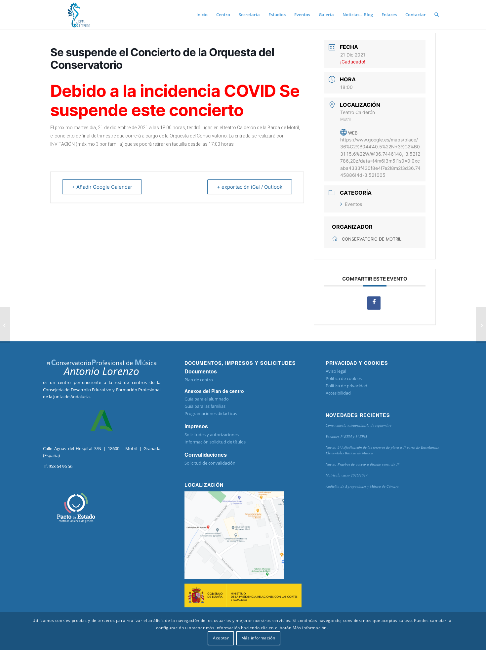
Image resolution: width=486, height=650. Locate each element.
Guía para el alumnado (206, 399)
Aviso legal (336, 371)
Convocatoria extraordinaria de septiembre (358, 425)
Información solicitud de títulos (215, 442)
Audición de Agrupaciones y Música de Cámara (362, 486)
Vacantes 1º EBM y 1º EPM (346, 436)
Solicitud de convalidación (209, 463)
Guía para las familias (204, 406)
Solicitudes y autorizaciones (211, 435)
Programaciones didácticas (210, 413)
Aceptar (221, 638)
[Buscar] (436, 14)
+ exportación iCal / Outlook (249, 187)
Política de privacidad (346, 386)
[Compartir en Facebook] (374, 303)
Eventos (353, 204)
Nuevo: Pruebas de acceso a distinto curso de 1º (362, 464)
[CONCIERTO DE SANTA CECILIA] (5, 325)
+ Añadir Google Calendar (102, 187)
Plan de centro (198, 380)
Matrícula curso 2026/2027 (347, 475)
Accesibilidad (338, 393)
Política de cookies (344, 378)
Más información (258, 638)
